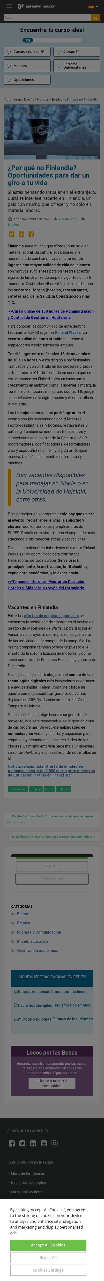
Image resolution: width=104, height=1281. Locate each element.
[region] (52, 1240)
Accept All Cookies (48, 1245)
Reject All (48, 1257)
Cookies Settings (48, 1270)
